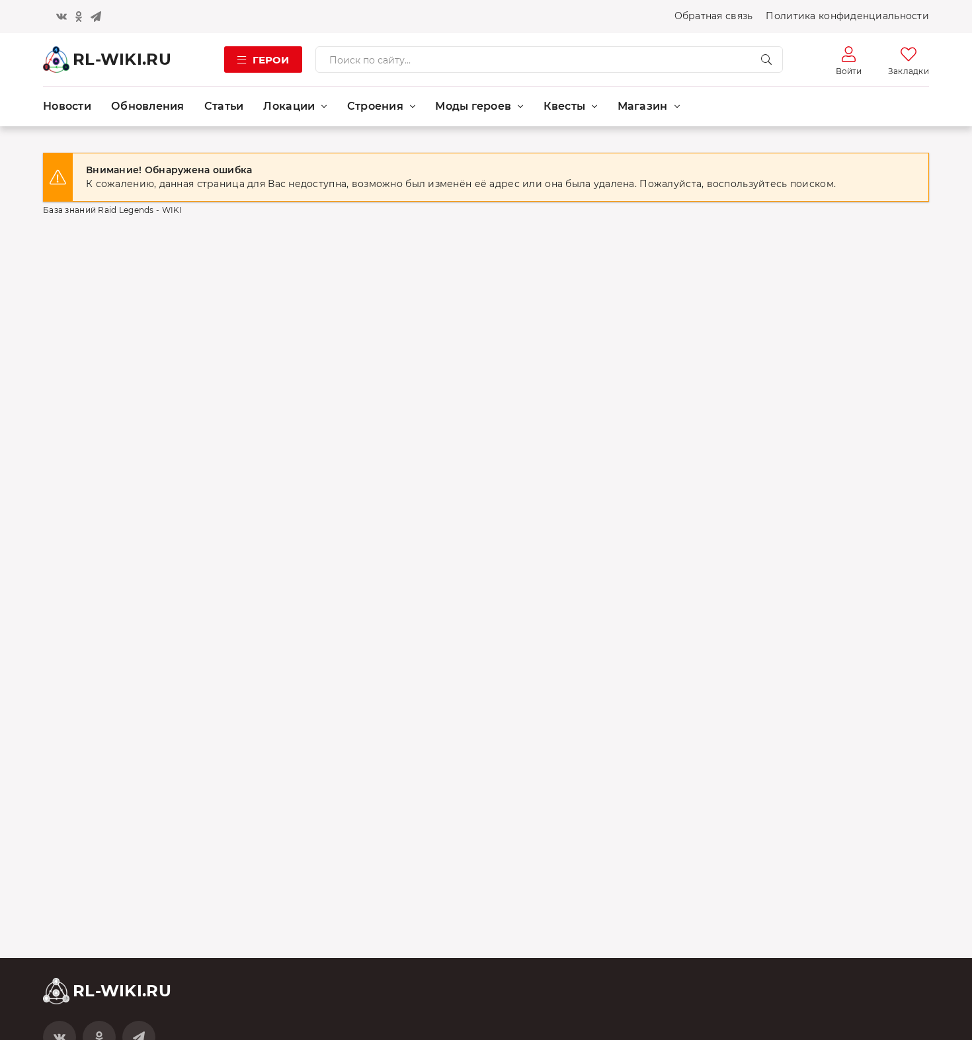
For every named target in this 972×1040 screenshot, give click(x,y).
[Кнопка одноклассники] (78, 16)
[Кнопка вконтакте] (61, 16)
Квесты (565, 106)
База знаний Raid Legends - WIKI (112, 210)
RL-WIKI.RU (122, 59)
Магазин (643, 106)
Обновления (147, 106)
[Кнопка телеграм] (96, 16)
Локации (289, 106)
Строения (375, 106)
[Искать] (766, 59)
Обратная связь (713, 16)
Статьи (224, 106)
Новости (67, 106)
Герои (271, 60)
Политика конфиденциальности (847, 16)
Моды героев (473, 106)
